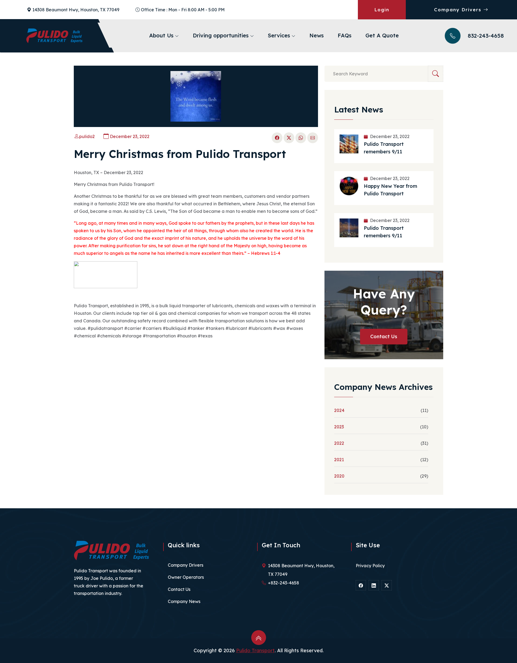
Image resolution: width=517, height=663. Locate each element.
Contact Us (383, 336)
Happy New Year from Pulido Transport (390, 190)
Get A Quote (382, 35)
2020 (339, 476)
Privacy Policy (370, 565)
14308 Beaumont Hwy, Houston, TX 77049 (75, 9)
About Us (162, 35)
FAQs (344, 35)
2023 (339, 426)
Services (280, 35)
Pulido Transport (255, 650)
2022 (339, 443)
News (316, 35)
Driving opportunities (221, 35)
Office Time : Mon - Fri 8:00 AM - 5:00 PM (183, 9)
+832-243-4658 (283, 583)
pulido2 (87, 136)
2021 (339, 459)
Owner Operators (186, 577)
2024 (339, 410)
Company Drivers (458, 9)
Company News (184, 601)
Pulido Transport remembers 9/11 (384, 148)
